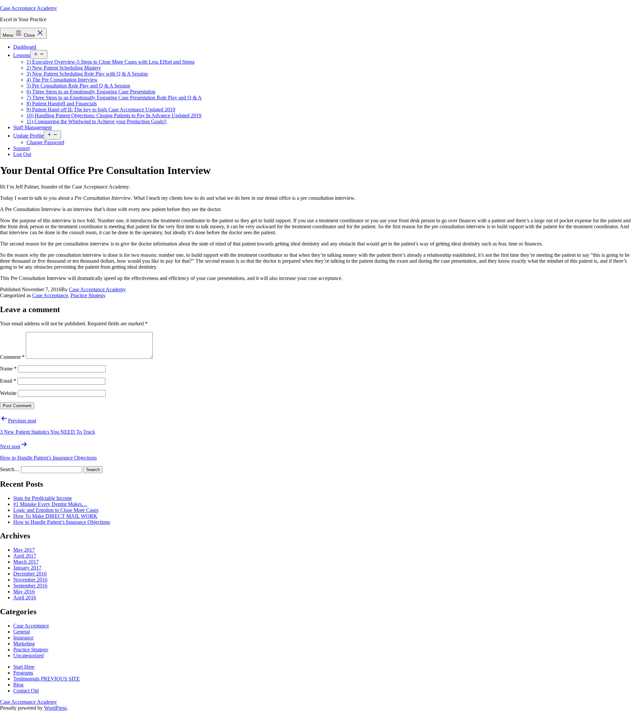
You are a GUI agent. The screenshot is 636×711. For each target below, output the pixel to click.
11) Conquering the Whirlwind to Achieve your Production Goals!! (96, 121)
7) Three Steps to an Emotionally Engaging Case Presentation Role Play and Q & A (114, 97)
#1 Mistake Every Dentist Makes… (50, 504)
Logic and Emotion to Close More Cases (55, 510)
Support (21, 148)
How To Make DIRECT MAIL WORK (55, 516)
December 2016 (30, 573)
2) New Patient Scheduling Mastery (63, 68)
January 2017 (27, 568)
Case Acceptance (50, 295)
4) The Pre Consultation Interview (62, 79)
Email (8, 381)
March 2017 (26, 562)
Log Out (22, 154)
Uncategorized (28, 655)
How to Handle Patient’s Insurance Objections (61, 522)
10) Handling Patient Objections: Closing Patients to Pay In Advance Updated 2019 (113, 115)
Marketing (24, 643)
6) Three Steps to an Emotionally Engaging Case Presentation (90, 91)
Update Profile (28, 135)
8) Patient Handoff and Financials (61, 103)
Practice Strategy (88, 295)
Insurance (23, 637)
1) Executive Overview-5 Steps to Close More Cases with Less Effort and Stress (110, 62)
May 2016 (24, 591)
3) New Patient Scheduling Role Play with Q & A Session (87, 74)
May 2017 (24, 550)
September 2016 (30, 585)
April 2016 (24, 597)
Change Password (45, 142)
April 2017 (24, 556)
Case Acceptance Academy (28, 8)
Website (8, 393)
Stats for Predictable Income (42, 498)
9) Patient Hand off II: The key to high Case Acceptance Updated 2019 (100, 109)
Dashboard (24, 47)
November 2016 (30, 579)
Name (8, 368)
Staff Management (32, 127)
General (21, 631)
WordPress (55, 708)
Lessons (21, 55)
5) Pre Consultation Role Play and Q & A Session (78, 85)
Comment (12, 357)
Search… (10, 469)
